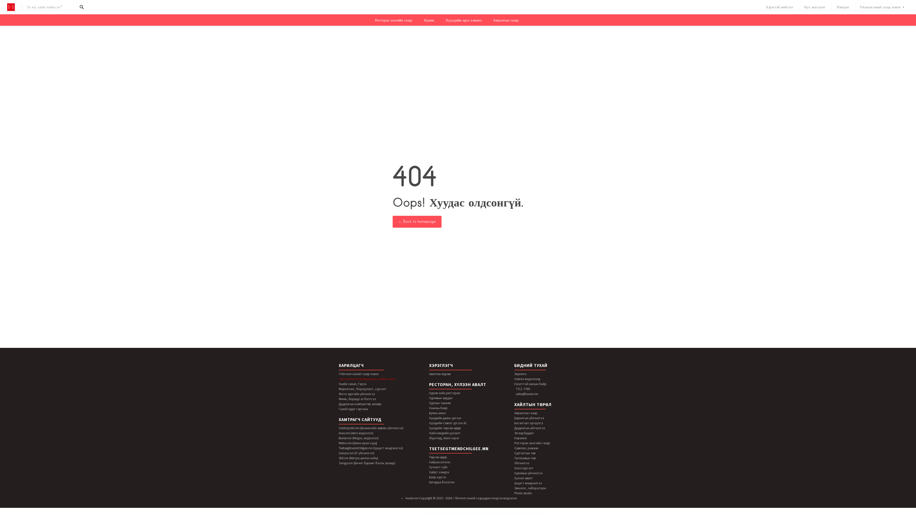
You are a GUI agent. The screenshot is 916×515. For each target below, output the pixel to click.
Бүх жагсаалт (814, 7)
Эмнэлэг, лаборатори (530, 488)
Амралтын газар (506, 20)
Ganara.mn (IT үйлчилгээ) (356, 453)
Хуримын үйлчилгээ (528, 473)
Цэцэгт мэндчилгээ (528, 483)
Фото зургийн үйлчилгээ (357, 394)
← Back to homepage (417, 221)
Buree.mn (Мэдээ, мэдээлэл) (359, 438)
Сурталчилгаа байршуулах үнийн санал (367, 379)
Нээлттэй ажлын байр (530, 384)
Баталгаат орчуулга (528, 423)
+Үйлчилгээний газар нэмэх (359, 374)
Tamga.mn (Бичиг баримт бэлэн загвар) (367, 463)
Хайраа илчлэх (439, 462)
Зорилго (520, 374)
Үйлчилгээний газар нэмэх (880, 7)
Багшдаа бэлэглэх (442, 482)
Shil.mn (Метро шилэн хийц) (358, 458)
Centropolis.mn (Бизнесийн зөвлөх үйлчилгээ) (371, 428)
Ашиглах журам (440, 374)
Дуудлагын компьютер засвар (360, 404)
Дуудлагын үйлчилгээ (529, 428)
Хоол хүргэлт (523, 468)
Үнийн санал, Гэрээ (352, 384)
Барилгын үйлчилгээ (529, 418)
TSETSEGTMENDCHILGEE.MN (459, 448)
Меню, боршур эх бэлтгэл (357, 399)
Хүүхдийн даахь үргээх (445, 418)
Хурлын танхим (440, 403)
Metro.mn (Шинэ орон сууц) (358, 443)
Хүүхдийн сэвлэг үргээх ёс (448, 423)
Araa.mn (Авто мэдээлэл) (356, 433)
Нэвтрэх (843, 7)
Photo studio (523, 493)
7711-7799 (523, 389)
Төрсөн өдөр (438, 457)
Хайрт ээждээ (439, 472)
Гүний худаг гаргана (353, 409)
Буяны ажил (437, 413)
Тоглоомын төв (525, 458)
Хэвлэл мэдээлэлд (527, 379)
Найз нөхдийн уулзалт (445, 433)
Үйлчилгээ (521, 463)
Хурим (429, 20)
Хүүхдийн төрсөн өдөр (445, 428)
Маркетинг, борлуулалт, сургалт (362, 389)
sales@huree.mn (527, 394)
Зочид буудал (524, 433)
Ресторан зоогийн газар (393, 20)
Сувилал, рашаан (526, 448)
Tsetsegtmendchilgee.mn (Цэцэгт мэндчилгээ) (371, 448)
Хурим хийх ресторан (444, 393)
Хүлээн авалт (523, 478)
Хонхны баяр (438, 408)
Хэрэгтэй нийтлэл (779, 7)
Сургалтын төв (524, 453)
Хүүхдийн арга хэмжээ (464, 20)
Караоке (520, 438)
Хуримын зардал (441, 398)
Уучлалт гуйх (438, 467)
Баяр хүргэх (437, 477)
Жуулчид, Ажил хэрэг (444, 438)
